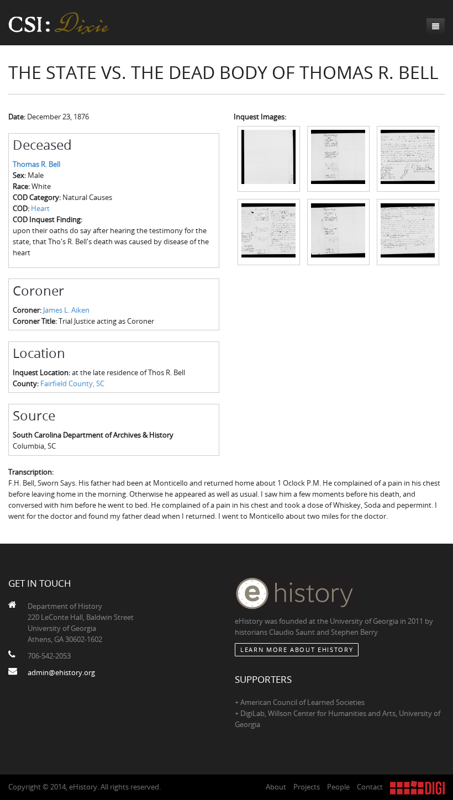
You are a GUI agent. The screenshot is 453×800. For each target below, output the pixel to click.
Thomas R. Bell (36, 164)
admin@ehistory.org (61, 672)
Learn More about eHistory (296, 649)
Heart (40, 208)
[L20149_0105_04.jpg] (269, 231)
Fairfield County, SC (72, 383)
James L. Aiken (66, 310)
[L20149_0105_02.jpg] (338, 158)
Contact (370, 787)
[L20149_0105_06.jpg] (408, 231)
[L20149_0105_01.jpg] (269, 158)
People (338, 787)
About (276, 787)
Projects (306, 787)
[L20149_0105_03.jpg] (408, 158)
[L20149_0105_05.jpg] (338, 231)
